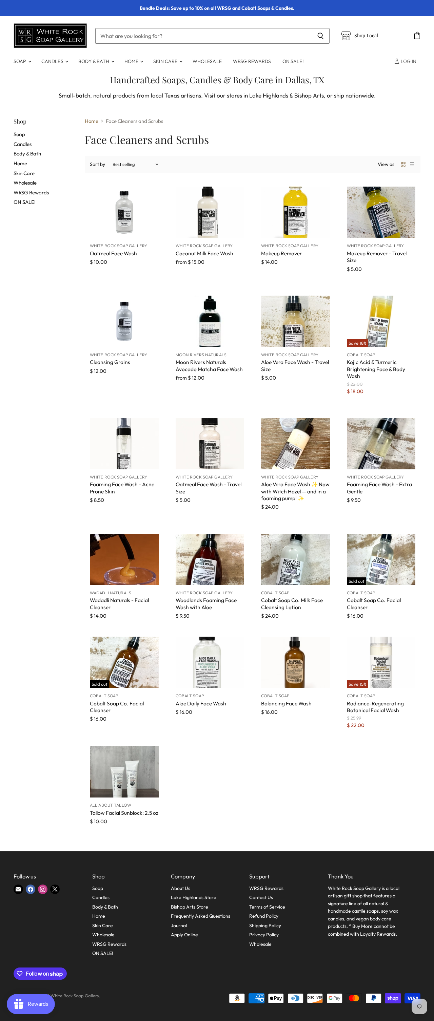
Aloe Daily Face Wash (201, 703)
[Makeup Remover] (295, 212)
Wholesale (207, 61)
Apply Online (184, 935)
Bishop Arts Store (189, 907)
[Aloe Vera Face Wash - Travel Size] (295, 321)
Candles (52, 61)
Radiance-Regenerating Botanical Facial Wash (375, 707)
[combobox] (203, 36)
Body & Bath (94, 61)
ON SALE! (293, 61)
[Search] (321, 36)
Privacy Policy (264, 935)
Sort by (97, 164)
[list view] (412, 164)
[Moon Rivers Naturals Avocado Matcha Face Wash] (210, 321)
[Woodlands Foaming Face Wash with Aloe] (210, 559)
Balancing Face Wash (286, 703)
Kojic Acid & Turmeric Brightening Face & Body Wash (376, 369)
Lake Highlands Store (193, 897)
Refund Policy (263, 916)
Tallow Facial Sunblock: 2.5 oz (124, 812)
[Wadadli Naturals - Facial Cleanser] (124, 559)
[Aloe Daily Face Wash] (210, 662)
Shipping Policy (265, 925)
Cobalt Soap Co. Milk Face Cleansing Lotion (292, 603)
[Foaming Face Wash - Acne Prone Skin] (124, 443)
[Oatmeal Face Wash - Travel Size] (210, 443)
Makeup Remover (281, 253)
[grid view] (403, 164)
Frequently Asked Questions (200, 916)
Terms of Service (267, 907)
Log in (408, 61)
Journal (179, 925)
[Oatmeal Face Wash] (124, 212)
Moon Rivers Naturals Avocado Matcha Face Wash (209, 365)
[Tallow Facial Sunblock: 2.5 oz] (124, 771)
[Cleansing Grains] (124, 321)
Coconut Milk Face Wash (204, 253)
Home (132, 61)
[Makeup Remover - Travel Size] (381, 212)
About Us (180, 888)
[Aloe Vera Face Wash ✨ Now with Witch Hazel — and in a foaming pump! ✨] (295, 443)
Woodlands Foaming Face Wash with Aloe (206, 603)
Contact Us (261, 897)
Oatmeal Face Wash (113, 253)
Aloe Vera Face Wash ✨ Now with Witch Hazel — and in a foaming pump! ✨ (295, 491)
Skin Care (165, 61)
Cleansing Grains (110, 362)
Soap (20, 61)
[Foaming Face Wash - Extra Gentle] (381, 443)
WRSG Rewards (252, 61)
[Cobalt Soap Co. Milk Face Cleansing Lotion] (295, 559)
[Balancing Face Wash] (295, 662)
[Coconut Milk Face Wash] (210, 212)
